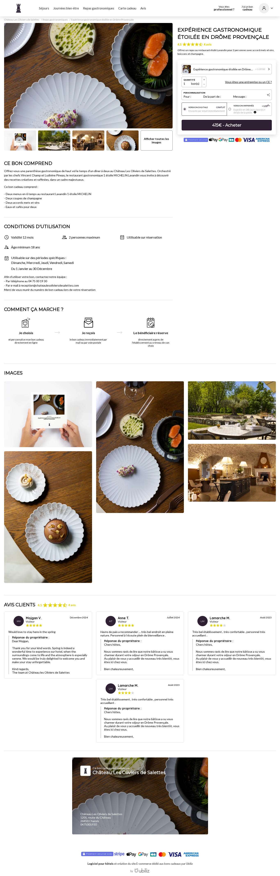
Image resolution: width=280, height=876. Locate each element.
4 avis (208, 44)
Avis (143, 8)
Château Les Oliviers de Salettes (21, 19)
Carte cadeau (127, 8)
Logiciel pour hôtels (101, 863)
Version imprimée (251, 105)
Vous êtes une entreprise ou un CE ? (248, 82)
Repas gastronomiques (98, 8)
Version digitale (206, 107)
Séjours (44, 8)
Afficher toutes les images (156, 140)
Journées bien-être (66, 8)
